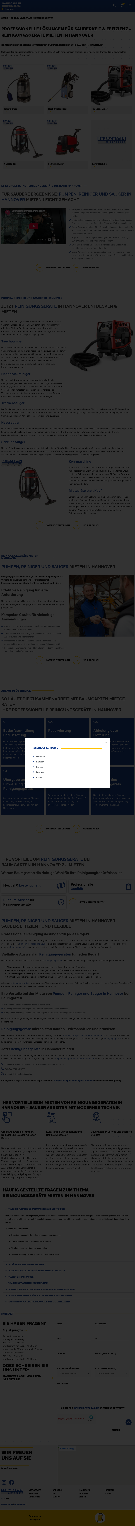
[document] (67, 763)
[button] (106, 741)
